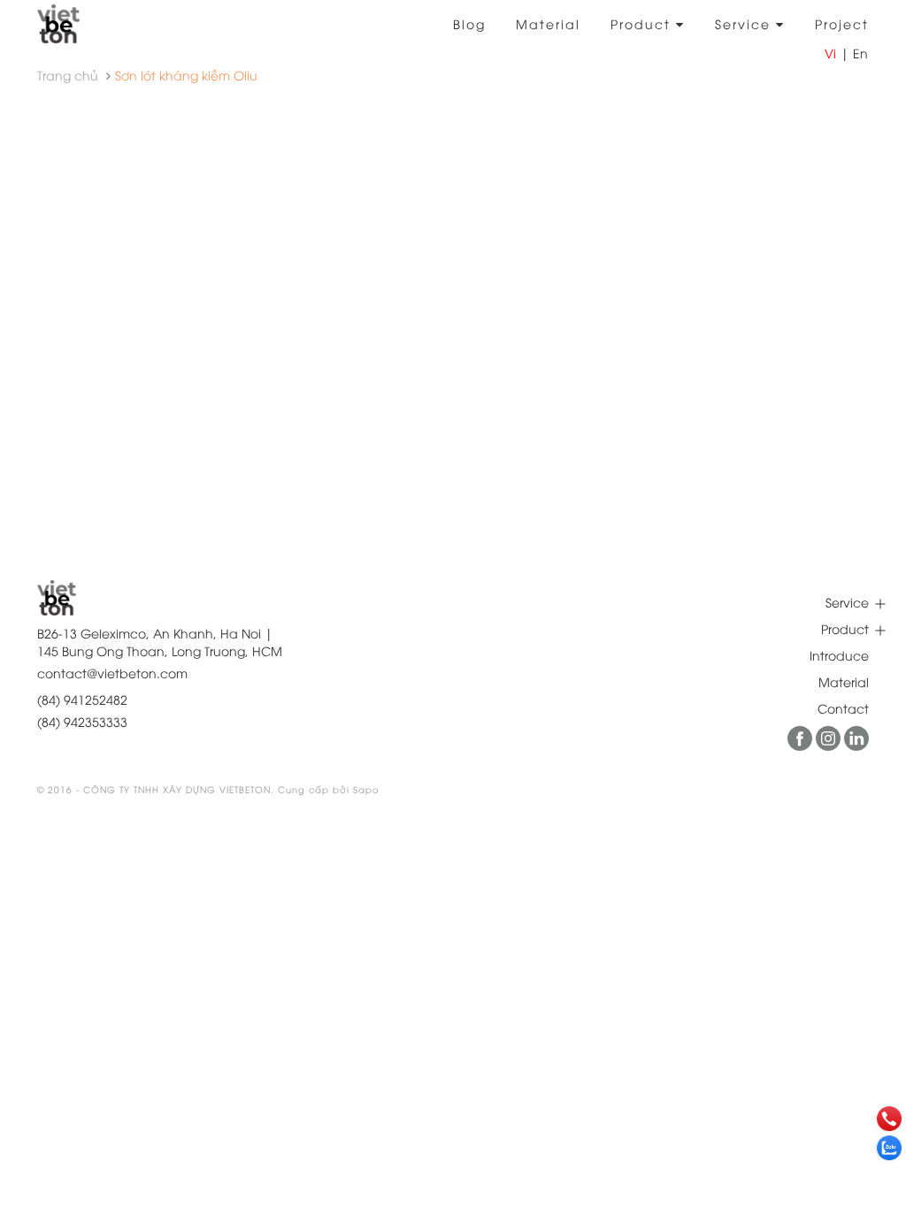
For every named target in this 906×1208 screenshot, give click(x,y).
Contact (843, 708)
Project (842, 23)
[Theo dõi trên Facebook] (801, 745)
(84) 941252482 (82, 699)
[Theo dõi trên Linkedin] (856, 745)
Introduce (839, 654)
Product (643, 23)
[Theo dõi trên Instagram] (830, 745)
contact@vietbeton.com (112, 672)
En (860, 52)
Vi (830, 52)
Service (745, 23)
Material (548, 23)
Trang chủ (67, 74)
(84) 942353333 (82, 721)
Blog (469, 23)
